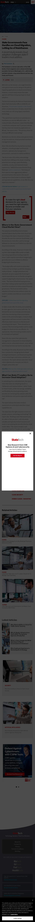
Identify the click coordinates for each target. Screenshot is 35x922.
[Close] (33, 900)
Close (30, 433)
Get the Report (17, 455)
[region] (17, 909)
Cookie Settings (18, 918)
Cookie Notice (14, 914)
